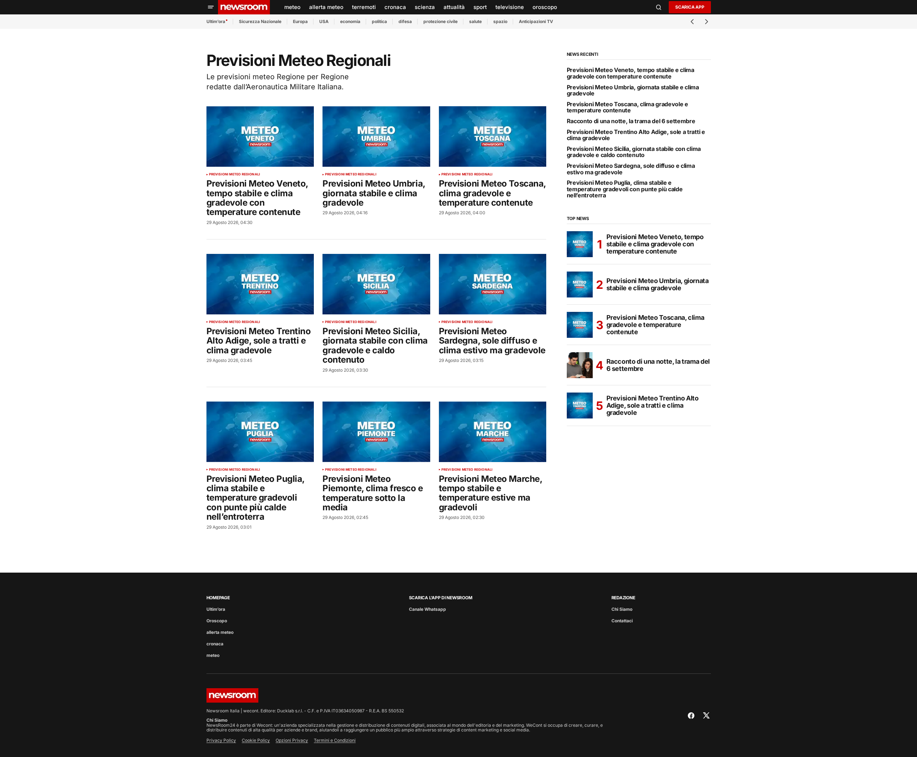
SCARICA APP (689, 7)
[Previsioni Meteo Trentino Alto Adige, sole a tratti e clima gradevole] (260, 284)
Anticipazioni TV (536, 21)
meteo (212, 655)
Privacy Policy (221, 740)
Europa (300, 21)
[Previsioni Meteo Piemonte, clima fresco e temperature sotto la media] (376, 432)
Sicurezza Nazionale (260, 21)
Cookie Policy (256, 740)
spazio (500, 21)
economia (350, 21)
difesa (405, 21)
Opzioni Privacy (292, 740)
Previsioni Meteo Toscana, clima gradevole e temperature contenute (627, 107)
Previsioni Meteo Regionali (235, 174)
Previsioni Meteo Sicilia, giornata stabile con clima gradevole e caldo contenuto (634, 152)
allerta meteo (219, 632)
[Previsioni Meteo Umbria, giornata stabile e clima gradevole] (376, 136)
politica (379, 21)
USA (324, 21)
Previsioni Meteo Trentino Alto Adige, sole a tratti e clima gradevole (636, 135)
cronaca (214, 643)
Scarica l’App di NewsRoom (440, 597)
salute (475, 21)
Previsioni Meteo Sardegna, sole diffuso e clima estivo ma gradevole (631, 169)
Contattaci (622, 620)
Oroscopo (216, 620)
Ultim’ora (215, 21)
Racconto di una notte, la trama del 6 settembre (631, 121)
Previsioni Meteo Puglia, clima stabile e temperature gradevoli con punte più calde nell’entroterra (625, 189)
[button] (210, 7)
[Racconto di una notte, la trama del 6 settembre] (580, 365)
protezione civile (440, 21)
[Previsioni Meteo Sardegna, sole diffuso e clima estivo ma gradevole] (493, 284)
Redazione (623, 597)
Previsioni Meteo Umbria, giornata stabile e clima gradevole (633, 90)
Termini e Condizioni (335, 740)
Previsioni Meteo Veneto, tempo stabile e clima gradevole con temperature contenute (630, 73)
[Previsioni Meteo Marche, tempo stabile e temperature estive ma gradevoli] (493, 432)
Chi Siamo (621, 609)
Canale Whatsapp (427, 609)
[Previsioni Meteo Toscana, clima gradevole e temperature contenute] (493, 136)
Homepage (218, 597)
